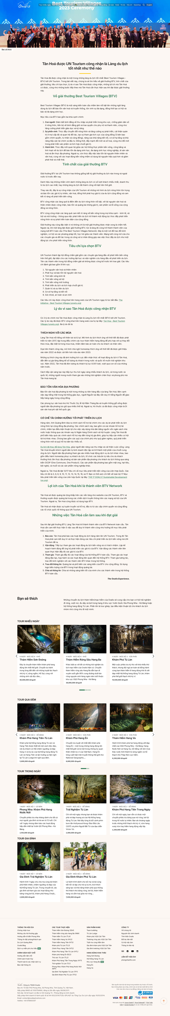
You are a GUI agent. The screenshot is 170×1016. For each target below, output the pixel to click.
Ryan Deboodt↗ (140, 1002)
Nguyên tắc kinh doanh (130, 933)
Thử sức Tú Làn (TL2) (60, 957)
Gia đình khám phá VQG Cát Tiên (99, 945)
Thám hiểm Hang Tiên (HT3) (62, 942)
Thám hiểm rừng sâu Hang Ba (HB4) (65, 933)
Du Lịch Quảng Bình (24, 942)
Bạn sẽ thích (7, 49)
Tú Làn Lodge (92, 933)
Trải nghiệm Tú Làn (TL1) (61, 963)
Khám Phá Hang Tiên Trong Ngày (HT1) (67, 960)
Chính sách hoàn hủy (25, 959)
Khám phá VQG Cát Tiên (96, 936)
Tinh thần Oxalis (127, 936)
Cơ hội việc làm (127, 942)
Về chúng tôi (126, 930)
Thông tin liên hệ (127, 945)
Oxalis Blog (21, 945)
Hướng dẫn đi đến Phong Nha (28, 936)
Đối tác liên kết (127, 939)
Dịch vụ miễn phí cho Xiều (27, 948)
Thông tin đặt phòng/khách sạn (29, 939)
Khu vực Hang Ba (93, 962)
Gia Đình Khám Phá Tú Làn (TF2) (64, 975)
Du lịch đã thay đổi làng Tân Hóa (55, 447)
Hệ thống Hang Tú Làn (95, 959)
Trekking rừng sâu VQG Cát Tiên (99, 939)
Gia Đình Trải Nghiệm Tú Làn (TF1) (65, 972)
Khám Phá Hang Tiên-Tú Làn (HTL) (65, 951)
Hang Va (90, 968)
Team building (92, 930)
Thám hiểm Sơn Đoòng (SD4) (63, 930)
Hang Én (90, 965)
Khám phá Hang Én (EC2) (61, 954)
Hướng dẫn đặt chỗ (24, 956)
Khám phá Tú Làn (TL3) (61, 945)
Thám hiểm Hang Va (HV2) (62, 939)
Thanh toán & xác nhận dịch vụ (29, 962)
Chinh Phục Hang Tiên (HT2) (63, 948)
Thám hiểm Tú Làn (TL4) (61, 936)
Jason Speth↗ (129, 1002)
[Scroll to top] (163, 1001)
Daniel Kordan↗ (129, 1005)
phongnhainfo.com (128, 960)
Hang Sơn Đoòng (93, 956)
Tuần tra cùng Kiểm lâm (96, 942)
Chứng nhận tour (23, 930)
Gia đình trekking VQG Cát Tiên (98, 948)
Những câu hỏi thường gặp (27, 933)
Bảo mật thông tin (24, 965)
